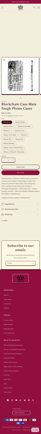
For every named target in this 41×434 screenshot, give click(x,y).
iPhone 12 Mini (20, 122)
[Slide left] (16, 98)
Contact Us (7, 304)
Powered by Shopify (16, 427)
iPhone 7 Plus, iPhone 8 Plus (13, 147)
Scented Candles (9, 358)
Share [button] (6, 220)
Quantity (3, 156)
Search (6, 295)
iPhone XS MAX (8, 143)
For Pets (6, 375)
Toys (5, 383)
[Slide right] (25, 98)
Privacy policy (35, 427)
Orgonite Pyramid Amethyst (13, 353)
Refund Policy (8, 324)
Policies (6, 308)
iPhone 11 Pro (19, 130)
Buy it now (20, 172)
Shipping (10, 115)
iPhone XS (19, 139)
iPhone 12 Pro (8, 126)
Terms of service (16, 430)
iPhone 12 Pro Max (24, 126)
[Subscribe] (33, 263)
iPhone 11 (6, 130)
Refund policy (26, 427)
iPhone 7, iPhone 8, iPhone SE (13, 152)
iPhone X (24, 135)
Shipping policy (27, 430)
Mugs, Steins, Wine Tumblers (13, 366)
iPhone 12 (6, 122)
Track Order (8, 299)
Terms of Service (9, 333)
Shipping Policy (9, 329)
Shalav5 (8, 427)
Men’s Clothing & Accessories (13, 345)
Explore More (8, 388)
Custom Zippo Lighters (11, 371)
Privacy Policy (8, 320)
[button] (2, 7)
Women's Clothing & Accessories (14, 349)
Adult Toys (7, 379)
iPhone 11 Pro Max (9, 135)
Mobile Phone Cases (10, 362)
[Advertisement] (20, 33)
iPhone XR (7, 139)
